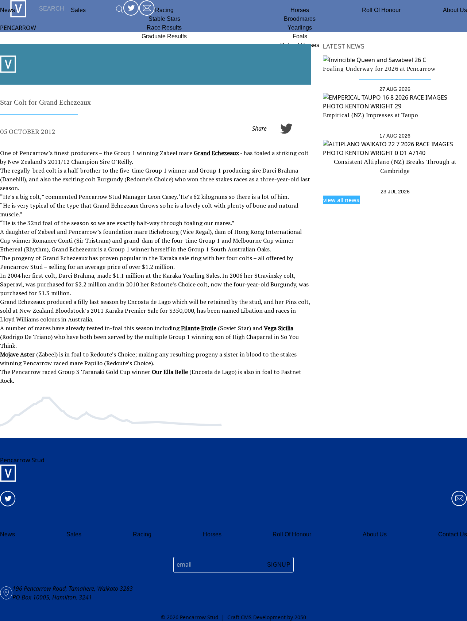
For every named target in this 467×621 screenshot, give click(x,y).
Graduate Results (164, 36)
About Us (455, 10)
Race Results (164, 27)
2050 (300, 617)
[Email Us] (459, 498)
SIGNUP (278, 565)
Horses (299, 10)
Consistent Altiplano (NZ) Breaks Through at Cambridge (395, 166)
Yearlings (299, 27)
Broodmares (300, 19)
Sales (73, 534)
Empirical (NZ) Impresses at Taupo (370, 115)
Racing (164, 10)
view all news (341, 200)
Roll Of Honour (381, 10)
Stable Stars (164, 19)
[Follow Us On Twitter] (8, 498)
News (7, 10)
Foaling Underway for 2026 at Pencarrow (379, 68)
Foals (300, 36)
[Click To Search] (119, 9)
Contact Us (452, 534)
